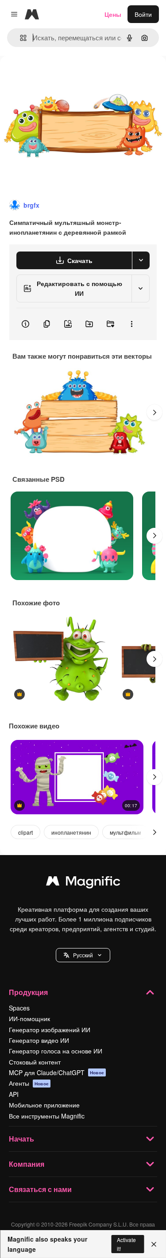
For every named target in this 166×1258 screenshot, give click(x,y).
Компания (26, 1164)
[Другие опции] (131, 324)
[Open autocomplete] (20, 38)
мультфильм (125, 832)
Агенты (29, 1083)
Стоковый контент (35, 1061)
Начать (21, 1139)
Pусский (83, 955)
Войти (143, 14)
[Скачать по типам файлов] (141, 260)
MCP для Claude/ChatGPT (56, 1072)
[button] (83, 955)
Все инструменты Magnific (47, 1115)
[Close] (153, 1244)
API (14, 1094)
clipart (25, 832)
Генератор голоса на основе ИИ (55, 1050)
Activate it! (126, 1244)
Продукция (28, 992)
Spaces (19, 1007)
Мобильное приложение (44, 1104)
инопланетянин (71, 832)
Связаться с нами (40, 1189)
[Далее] (154, 412)
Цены (112, 14)
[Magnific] (83, 883)
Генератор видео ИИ (39, 1040)
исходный (59, 76)
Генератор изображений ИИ (49, 1029)
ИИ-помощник (29, 1018)
